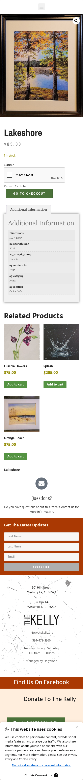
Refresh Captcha (15, 186)
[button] (41, 6)
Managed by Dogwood (41, 661)
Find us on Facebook (41, 682)
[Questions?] (41, 484)
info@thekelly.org (41, 632)
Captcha (9, 165)
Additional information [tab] (28, 209)
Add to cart (15, 384)
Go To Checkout (29, 193)
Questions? (41, 497)
